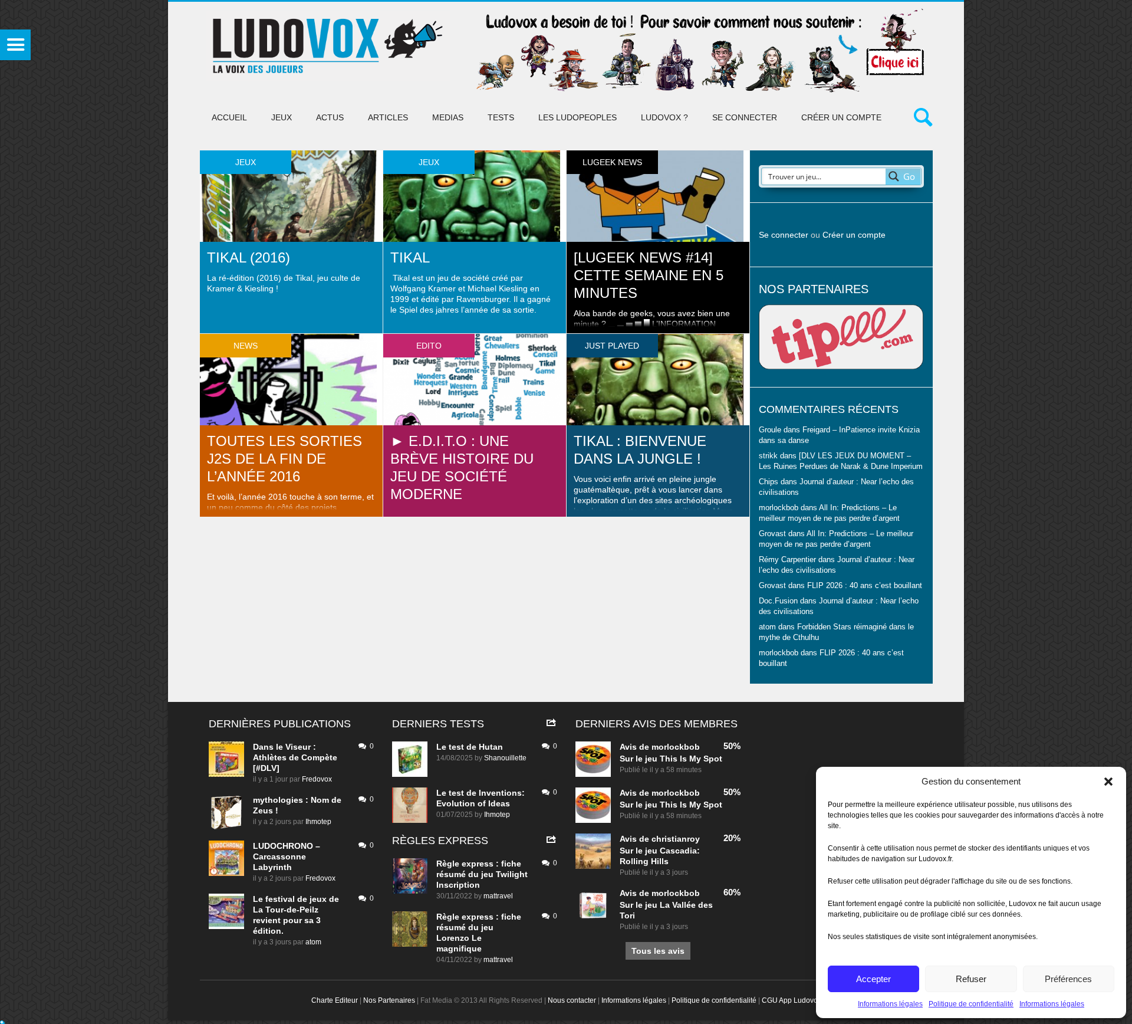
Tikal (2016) (248, 257)
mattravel (498, 896)
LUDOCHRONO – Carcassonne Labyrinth (286, 856)
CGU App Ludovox (791, 1000)
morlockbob (675, 746)
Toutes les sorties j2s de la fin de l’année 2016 (284, 458)
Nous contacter (572, 1000)
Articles (388, 117)
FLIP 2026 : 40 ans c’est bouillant (864, 586)
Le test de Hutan (469, 746)
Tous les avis (658, 951)
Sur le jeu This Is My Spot (671, 758)
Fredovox (317, 779)
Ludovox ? (664, 117)
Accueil (229, 117)
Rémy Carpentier (787, 560)
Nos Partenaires (389, 1000)
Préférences (1068, 979)
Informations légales (890, 1004)
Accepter (873, 979)
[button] (1108, 781)
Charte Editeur (334, 1000)
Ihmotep (318, 822)
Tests (501, 117)
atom (313, 942)
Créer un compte (841, 117)
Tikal (410, 257)
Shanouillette (505, 758)
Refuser (971, 979)
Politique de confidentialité (971, 1004)
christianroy (675, 839)
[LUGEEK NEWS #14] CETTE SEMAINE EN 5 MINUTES (648, 275)
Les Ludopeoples (577, 117)
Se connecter (744, 117)
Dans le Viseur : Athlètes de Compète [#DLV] (295, 757)
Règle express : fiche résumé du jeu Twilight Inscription (482, 874)
